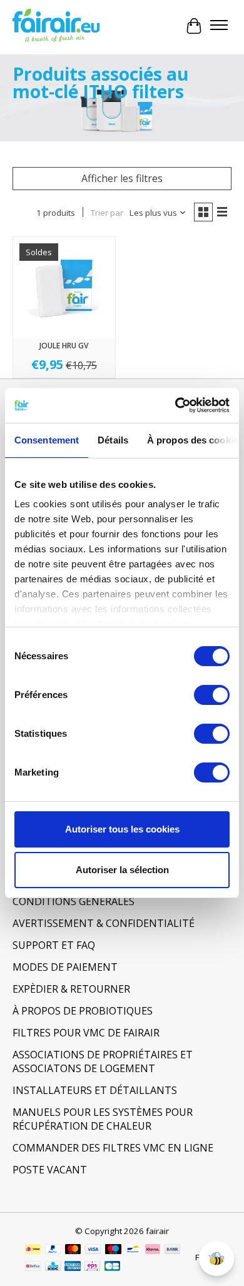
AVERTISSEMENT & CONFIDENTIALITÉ (104, 923)
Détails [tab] (113, 440)
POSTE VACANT (50, 1170)
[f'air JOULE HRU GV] (64, 288)
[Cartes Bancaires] (112, 1267)
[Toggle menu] (218, 26)
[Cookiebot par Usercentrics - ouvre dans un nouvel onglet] (175, 405)
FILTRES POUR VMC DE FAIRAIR (86, 1033)
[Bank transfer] (173, 1250)
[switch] (212, 695)
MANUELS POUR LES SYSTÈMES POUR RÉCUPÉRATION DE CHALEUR (103, 1119)
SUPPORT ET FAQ (54, 945)
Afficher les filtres (122, 178)
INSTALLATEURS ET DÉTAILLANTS (95, 1090)
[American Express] (72, 1267)
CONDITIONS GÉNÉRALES (74, 901)
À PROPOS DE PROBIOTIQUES (83, 1011)
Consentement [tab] (46, 440)
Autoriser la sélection (122, 869)
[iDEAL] (33, 1250)
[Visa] (93, 1250)
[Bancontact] (133, 1250)
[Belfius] (33, 1267)
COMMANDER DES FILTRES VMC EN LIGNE (113, 1148)
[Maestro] (113, 1250)
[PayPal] (53, 1250)
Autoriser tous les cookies (122, 829)
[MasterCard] (73, 1250)
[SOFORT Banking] (152, 1250)
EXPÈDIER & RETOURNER (71, 989)
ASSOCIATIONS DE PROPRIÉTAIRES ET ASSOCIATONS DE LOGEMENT (103, 1061)
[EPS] (92, 1267)
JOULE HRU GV (63, 345)
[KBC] (53, 1267)
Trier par (107, 212)
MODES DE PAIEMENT (65, 967)
